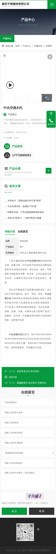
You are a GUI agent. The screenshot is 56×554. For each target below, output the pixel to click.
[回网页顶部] (51, 114)
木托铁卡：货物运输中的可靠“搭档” (24, 200)
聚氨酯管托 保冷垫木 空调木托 (31, 383)
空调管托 (50, 46)
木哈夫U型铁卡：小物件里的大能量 (24, 218)
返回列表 (13, 377)
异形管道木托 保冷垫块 (28, 371)
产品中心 (7, 38)
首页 (17, 46)
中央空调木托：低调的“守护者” (22, 206)
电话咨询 (51, 124)
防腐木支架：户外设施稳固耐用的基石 (25, 212)
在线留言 (23, 231)
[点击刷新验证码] (34, 496)
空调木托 (38, 46)
